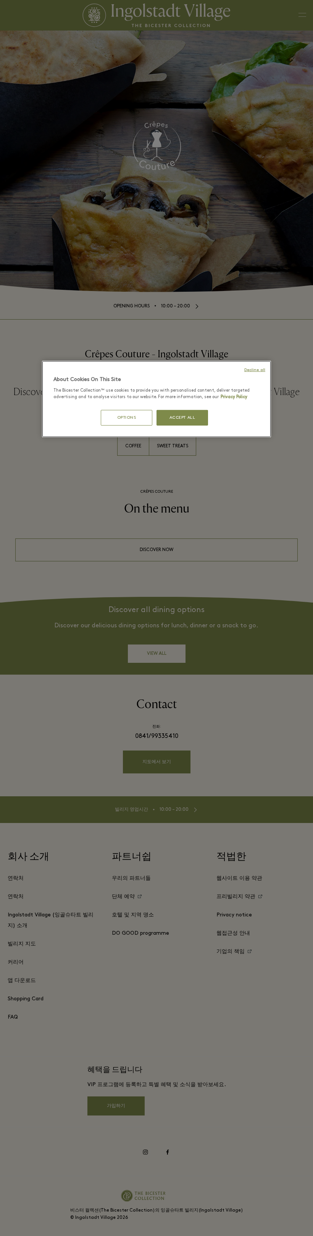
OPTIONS (126, 418)
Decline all (254, 370)
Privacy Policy (234, 397)
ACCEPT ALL (182, 418)
